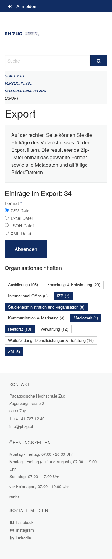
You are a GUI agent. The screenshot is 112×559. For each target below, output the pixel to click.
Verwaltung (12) (54, 329)
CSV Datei (20, 210)
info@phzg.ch (21, 426)
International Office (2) (28, 296)
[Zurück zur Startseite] (56, 33)
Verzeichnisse (18, 83)
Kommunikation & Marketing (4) (36, 318)
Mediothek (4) (86, 318)
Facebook (25, 522)
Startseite (15, 75)
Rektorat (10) (19, 329)
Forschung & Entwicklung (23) (73, 284)
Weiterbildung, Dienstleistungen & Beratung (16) (51, 340)
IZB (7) (63, 296)
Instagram (25, 530)
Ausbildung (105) (23, 284)
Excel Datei (22, 218)
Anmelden (26, 6)
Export (12, 98)
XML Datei (21, 233)
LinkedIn (24, 538)
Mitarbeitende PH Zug (25, 90)
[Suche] (98, 60)
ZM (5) (14, 351)
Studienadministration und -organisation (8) (46, 307)
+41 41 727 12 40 (28, 419)
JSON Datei (22, 225)
